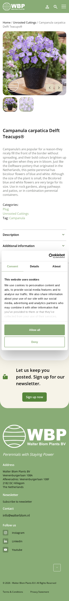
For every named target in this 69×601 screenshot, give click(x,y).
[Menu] (63, 6)
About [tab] (56, 266)
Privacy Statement (39, 591)
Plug (6, 209)
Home (6, 22)
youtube (17, 550)
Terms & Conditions (13, 591)
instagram (18, 532)
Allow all (34, 329)
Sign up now (34, 397)
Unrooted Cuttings (24, 22)
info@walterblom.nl (16, 515)
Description (11, 235)
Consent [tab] (12, 266)
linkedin (17, 541)
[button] (59, 88)
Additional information (19, 246)
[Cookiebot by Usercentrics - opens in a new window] (49, 256)
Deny (34, 341)
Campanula (17, 218)
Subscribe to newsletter (17, 501)
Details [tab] (34, 266)
